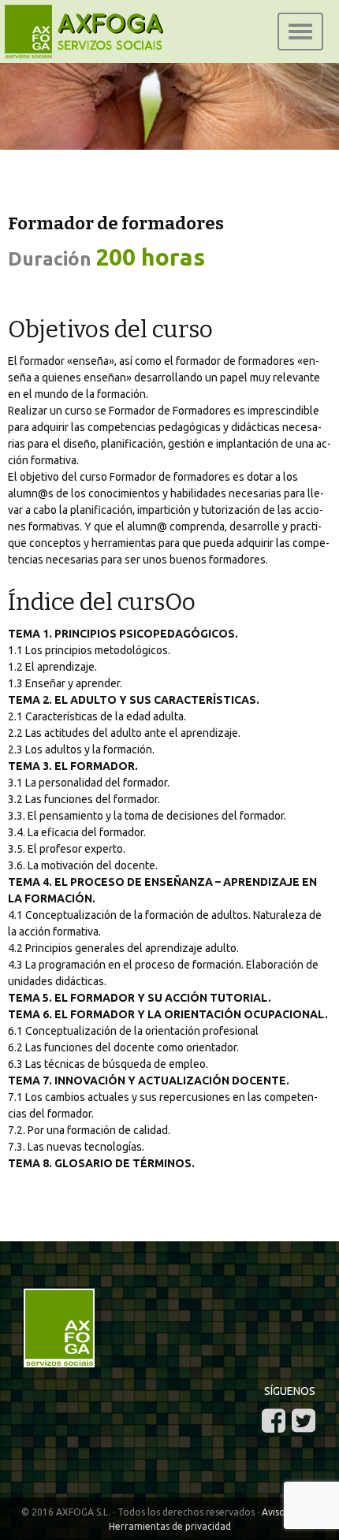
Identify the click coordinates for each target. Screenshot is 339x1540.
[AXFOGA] (169, 122)
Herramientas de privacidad (170, 1526)
